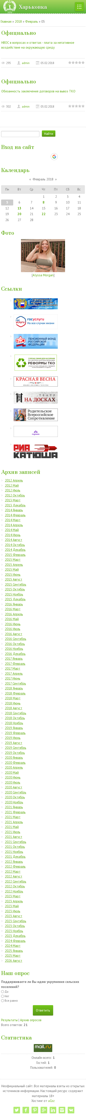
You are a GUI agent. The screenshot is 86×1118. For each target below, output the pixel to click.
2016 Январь (14, 604)
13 (19, 208)
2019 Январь (14, 728)
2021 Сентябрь (15, 842)
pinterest (35, 1110)
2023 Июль (12, 911)
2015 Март (13, 559)
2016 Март (13, 609)
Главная (6, 21)
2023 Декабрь (15, 936)
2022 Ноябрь (14, 891)
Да (6, 991)
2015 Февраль (15, 555)
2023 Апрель (14, 901)
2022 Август (13, 876)
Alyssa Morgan (43, 275)
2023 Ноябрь (14, 931)
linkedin (53, 1110)
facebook (25, 1110)
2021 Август (13, 837)
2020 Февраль (15, 763)
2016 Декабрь (15, 654)
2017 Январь (14, 658)
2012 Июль (12, 490)
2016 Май (12, 619)
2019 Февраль (15, 733)
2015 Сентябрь (15, 584)
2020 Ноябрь (14, 802)
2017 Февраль (15, 664)
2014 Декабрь (15, 550)
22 (44, 214)
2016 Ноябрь (14, 649)
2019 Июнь (13, 738)
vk (71, 1110)
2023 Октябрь (15, 926)
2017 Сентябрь (15, 683)
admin (26, 63)
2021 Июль (12, 832)
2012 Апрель (14, 480)
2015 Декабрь (15, 599)
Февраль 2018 (43, 179)
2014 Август (13, 540)
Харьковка (33, 6)
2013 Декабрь (15, 505)
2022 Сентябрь (15, 881)
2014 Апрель (14, 525)
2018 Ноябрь (14, 723)
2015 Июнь (13, 574)
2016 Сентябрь (15, 639)
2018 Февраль (15, 693)
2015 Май (12, 569)
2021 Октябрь (15, 847)
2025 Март (13, 955)
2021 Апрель (14, 822)
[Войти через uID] (24, 156)
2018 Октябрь (15, 718)
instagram (62, 1110)
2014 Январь (14, 510)
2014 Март (13, 520)
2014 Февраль (15, 515)
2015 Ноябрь (14, 594)
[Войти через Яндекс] (46, 156)
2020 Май (12, 772)
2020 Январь (14, 757)
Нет (7, 996)
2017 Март (12, 668)
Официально (18, 32)
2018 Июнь (13, 703)
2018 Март (13, 698)
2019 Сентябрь (15, 748)
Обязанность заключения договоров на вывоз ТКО (38, 91)
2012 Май (12, 485)
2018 (18, 21)
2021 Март (13, 817)
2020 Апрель (14, 767)
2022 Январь (14, 862)
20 (19, 214)
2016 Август (13, 634)
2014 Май (12, 530)
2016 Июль (12, 629)
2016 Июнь (13, 624)
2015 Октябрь (15, 589)
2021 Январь (14, 807)
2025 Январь (14, 951)
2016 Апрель (14, 614)
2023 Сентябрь (15, 921)
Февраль (31, 21)
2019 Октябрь (15, 753)
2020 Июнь (13, 777)
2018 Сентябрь (15, 713)
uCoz (51, 1101)
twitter (16, 1110)
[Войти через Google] (54, 156)
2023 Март (13, 896)
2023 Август (13, 916)
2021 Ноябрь (14, 852)
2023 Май (12, 906)
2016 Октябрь (15, 644)
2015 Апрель (14, 565)
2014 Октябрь (15, 545)
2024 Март (13, 946)
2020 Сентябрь (15, 792)
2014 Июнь (13, 535)
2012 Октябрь (15, 495)
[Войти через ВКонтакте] (31, 156)
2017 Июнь (12, 678)
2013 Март (13, 500)
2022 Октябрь (15, 886)
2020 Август (13, 787)
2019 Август (13, 743)
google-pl (44, 1110)
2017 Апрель (14, 673)
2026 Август (13, 961)
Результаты (9, 1020)
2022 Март (13, 871)
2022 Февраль (15, 866)
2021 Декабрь (15, 856)
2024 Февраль (15, 941)
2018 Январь (14, 688)
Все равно (11, 1001)
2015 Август (13, 579)
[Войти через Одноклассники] (62, 156)
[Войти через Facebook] (39, 156)
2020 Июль (12, 782)
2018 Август (13, 708)
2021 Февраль (15, 812)
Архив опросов (30, 1020)
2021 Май (12, 827)
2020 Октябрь (15, 797)
